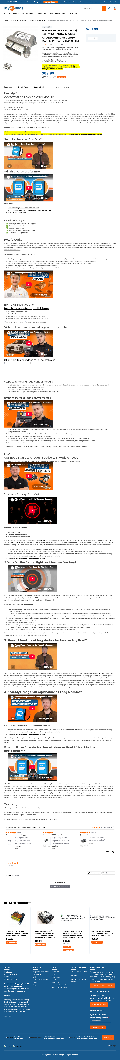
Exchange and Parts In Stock (19, 20)
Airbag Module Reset (11, 14)
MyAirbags (41, 540)
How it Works (23, 87)
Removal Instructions (42, 87)
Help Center (56, 972)
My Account (56, 982)
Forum (54, 980)
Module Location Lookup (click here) (26, 308)
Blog (34, 985)
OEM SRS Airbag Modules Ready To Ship (30, 558)
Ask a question (66, 44)
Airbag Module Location (60, 985)
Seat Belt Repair (27, 14)
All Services (73, 14)
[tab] (94, 873)
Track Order (64, 2)
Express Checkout (51, 2)
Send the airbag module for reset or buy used (23, 208)
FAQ (57, 87)
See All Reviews (39, 827)
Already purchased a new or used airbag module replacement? (30, 210)
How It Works (74, 2)
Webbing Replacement (58, 14)
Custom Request (110, 2)
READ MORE (8, 1016)
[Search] (104, 8)
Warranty (67, 87)
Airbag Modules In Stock (37, 20)
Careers (35, 982)
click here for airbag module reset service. (61, 68)
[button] (112, 827)
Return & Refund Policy (59, 988)
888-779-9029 (12, 2)
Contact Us (108, 1038)
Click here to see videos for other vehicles (29, 360)
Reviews (35, 977)
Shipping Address (96, 2)
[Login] (109, 8)
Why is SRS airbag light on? (17, 212)
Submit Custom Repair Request (102, 986)
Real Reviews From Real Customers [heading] (19, 827)
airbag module (95, 788)
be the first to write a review (60, 886)
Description (8, 87)
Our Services (37, 974)
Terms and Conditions (40, 980)
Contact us (84, 2)
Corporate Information (41, 972)
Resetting (102, 673)
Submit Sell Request (99, 1005)
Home (6, 20)
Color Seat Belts (41, 14)
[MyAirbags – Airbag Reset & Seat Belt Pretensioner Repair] (14, 8)
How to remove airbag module (78, 980)
